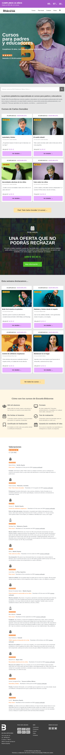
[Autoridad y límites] (17, 126)
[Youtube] (55, 728)
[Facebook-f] (53, 728)
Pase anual (41, 10)
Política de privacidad (36, 752)
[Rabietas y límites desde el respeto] (48, 298)
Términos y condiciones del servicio (21, 752)
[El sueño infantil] (48, 126)
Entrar (55, 10)
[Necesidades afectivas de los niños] (17, 171)
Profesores (35, 729)
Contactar (35, 735)
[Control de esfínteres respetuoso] (17, 343)
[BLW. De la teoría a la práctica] (17, 298)
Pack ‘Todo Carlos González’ (16, 487)
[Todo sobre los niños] (48, 171)
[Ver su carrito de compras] (60, 10)
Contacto (48, 10)
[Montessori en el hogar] (48, 343)
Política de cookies (48, 752)
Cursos (33, 10)
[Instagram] (50, 728)
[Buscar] (62, 89)
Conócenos (36, 727)
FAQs (34, 733)
